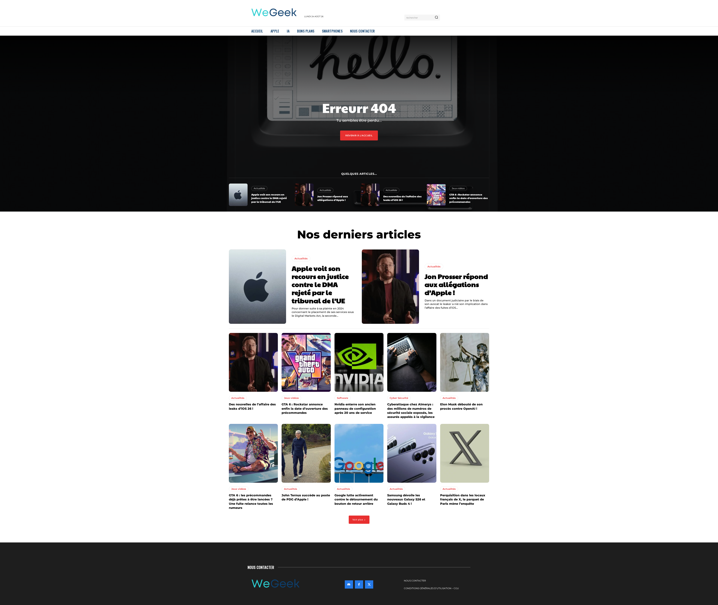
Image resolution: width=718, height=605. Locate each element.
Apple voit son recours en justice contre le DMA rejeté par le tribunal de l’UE (269, 198)
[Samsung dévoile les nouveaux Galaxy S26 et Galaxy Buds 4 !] (411, 453)
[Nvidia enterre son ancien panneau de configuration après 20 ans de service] (359, 362)
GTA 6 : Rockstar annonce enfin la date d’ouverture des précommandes (468, 198)
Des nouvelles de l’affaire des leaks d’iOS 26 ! (402, 198)
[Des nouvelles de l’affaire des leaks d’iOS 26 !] (370, 195)
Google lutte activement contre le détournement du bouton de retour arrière (356, 499)
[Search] (436, 18)
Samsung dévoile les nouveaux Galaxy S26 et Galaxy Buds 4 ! (406, 499)
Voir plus (357, 519)
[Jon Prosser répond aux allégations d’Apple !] (304, 195)
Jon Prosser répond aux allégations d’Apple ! (332, 198)
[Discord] (349, 584)
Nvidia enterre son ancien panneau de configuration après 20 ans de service (355, 409)
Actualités (259, 188)
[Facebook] (359, 584)
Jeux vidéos (458, 188)
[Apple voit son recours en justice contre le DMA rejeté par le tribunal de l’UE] (238, 195)
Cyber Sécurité (399, 397)
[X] (369, 584)
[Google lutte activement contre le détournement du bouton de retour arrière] (359, 453)
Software (342, 397)
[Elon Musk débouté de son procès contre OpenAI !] (464, 362)
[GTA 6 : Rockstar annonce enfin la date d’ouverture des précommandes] (436, 195)
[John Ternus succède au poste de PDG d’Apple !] (306, 453)
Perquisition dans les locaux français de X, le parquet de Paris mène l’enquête (462, 499)
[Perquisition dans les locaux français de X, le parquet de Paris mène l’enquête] (464, 453)
